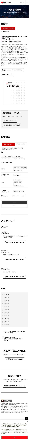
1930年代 (6, 322)
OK (14, 437)
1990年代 (6, 304)
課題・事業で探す (8, 144)
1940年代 (6, 319)
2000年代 (6, 301)
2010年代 (6, 298)
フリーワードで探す (20, 144)
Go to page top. (26, 418)
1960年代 (6, 313)
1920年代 (6, 325)
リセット (14, 205)
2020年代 (6, 294)
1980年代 (6, 307)
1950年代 (6, 316)
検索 (14, 202)
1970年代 (6, 310)
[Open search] (23, 2)
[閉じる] (27, 421)
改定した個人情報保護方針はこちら (12, 426)
